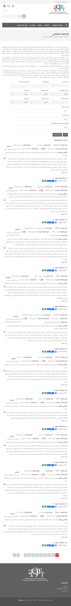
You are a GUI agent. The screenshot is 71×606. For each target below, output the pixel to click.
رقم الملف (65, 82)
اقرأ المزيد (64, 172)
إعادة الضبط (57, 135)
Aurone (20, 600)
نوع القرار (26, 98)
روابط (39, 25)
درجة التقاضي (45, 90)
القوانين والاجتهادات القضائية (60, 123)
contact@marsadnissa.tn (60, 2)
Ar (4, 6)
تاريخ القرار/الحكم (24, 82)
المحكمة (26, 90)
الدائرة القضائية (64, 90)
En (12, 6)
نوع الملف (66, 115)
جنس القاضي (45, 98)
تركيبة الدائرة (65, 98)
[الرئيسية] (58, 9)
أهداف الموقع (57, 25)
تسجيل (5, 10)
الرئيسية (66, 37)
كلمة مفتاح (65, 107)
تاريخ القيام (46, 82)
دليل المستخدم (22, 25)
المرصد (46, 25)
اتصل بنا (32, 25)
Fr (8, 6)
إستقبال (66, 25)
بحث (65, 135)
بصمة (65, 587)
